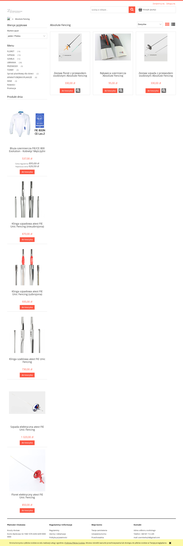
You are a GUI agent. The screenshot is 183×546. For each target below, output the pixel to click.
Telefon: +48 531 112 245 (144, 534)
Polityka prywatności (58, 537)
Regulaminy (54, 530)
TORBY (10, 69)
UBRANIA (11, 62)
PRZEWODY (12, 66)
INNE (9, 81)
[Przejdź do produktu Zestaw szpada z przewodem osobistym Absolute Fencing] (156, 51)
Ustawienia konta (99, 534)
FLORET (10, 51)
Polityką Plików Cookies (75, 543)
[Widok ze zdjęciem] (167, 24)
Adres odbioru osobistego (145, 530)
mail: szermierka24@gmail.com (147, 537)
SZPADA (11, 55)
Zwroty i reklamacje (57, 534)
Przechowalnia (98, 537)
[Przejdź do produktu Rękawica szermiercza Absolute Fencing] (113, 51)
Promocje (11, 88)
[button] (78, 90)
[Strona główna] (17, 10)
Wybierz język (13, 31)
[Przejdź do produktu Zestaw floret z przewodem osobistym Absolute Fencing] (70, 51)
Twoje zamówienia (99, 530)
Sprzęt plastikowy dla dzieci (20, 73)
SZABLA (10, 58)
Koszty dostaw (13, 530)
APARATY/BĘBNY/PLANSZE (19, 77)
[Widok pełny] (173, 24)
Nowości (11, 84)
